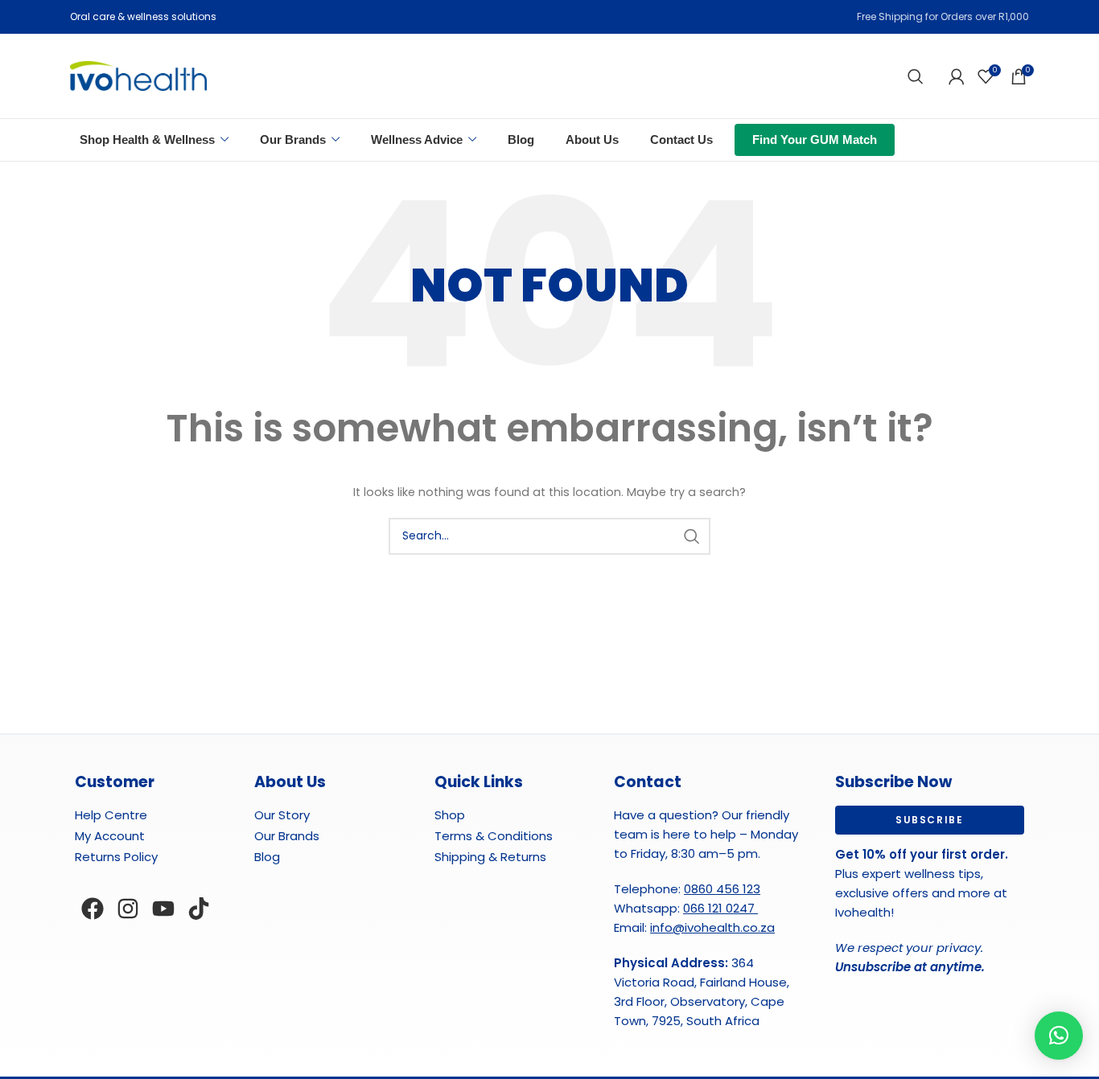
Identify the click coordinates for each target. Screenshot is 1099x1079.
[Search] (915, 76)
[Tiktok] (198, 908)
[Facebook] (92, 908)
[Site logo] (138, 75)
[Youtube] (163, 908)
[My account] (956, 76)
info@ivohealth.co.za (712, 927)
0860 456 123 (722, 888)
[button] (1059, 1035)
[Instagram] (128, 908)
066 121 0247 (720, 908)
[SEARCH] (691, 536)
